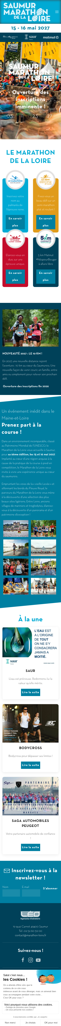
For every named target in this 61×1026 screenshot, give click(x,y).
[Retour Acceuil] (26, 12)
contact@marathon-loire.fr (30, 935)
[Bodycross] (30, 37)
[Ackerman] (10, 37)
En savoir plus (15, 222)
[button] (57, 11)
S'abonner (50, 888)
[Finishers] (51, 37)
